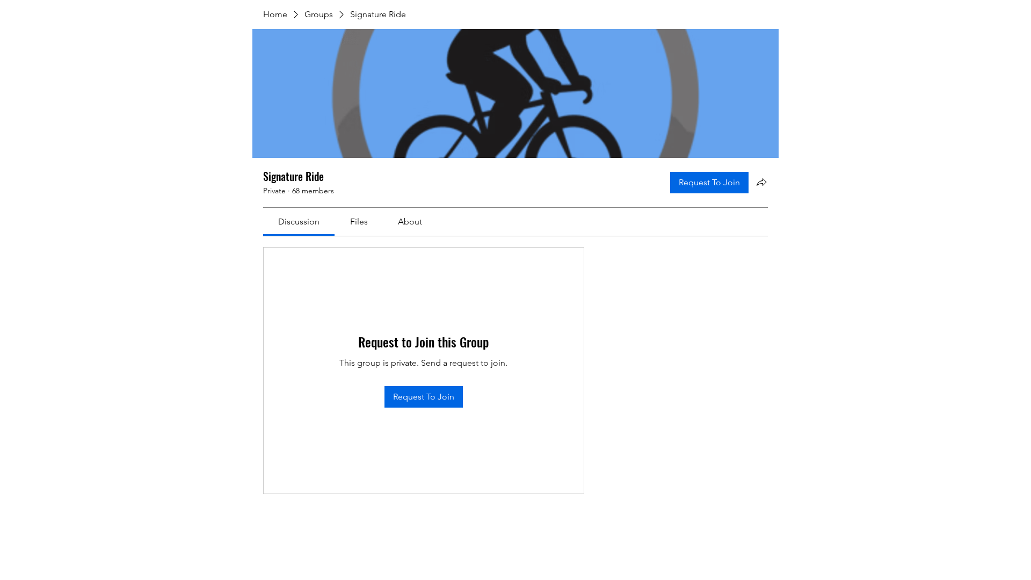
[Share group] (761, 182)
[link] (299, 221)
